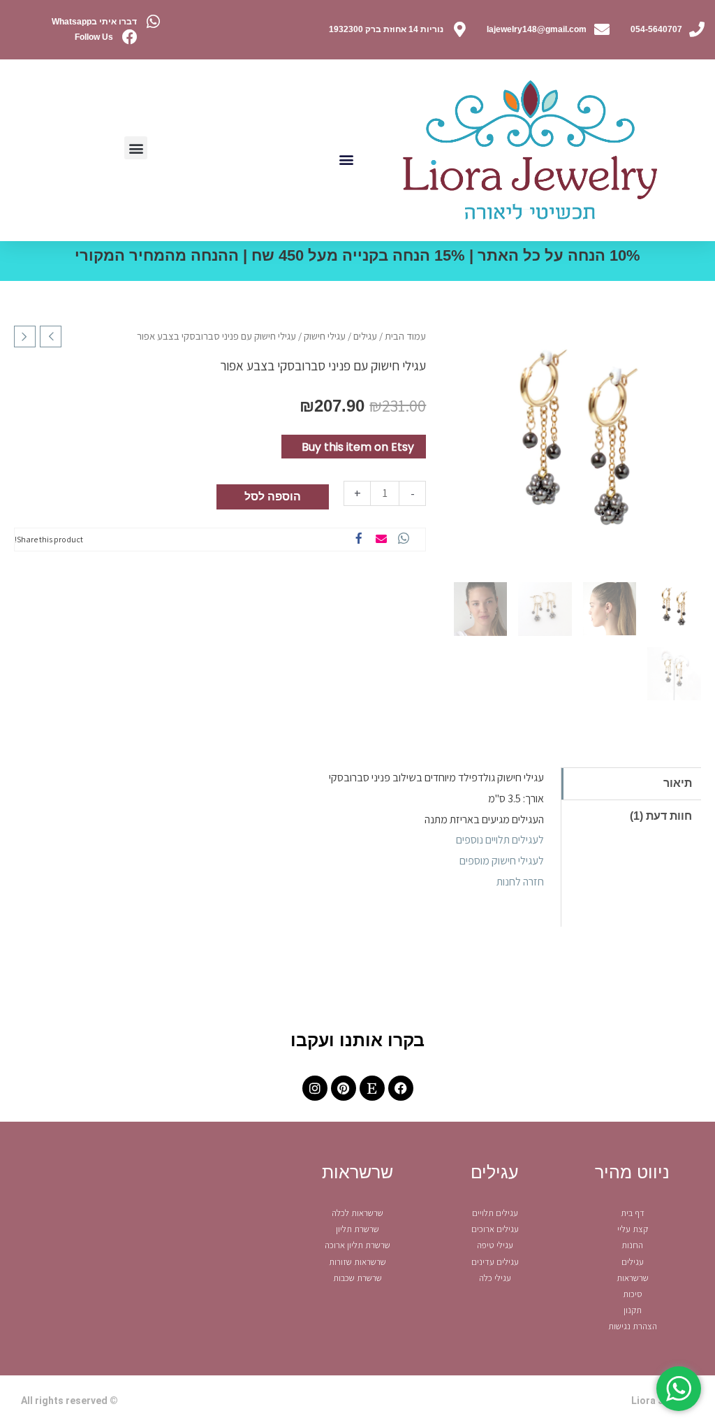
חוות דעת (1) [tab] (661, 816)
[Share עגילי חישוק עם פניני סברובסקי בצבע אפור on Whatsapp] (403, 539)
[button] (346, 159)
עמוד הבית (405, 335)
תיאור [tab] (677, 783)
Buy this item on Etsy (358, 447)
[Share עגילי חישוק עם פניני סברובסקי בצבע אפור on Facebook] (359, 539)
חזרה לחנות (520, 881)
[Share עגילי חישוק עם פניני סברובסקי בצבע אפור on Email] (381, 539)
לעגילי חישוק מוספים (501, 860)
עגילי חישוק (325, 335)
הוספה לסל (272, 497)
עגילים (365, 335)
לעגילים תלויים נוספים (500, 839)
